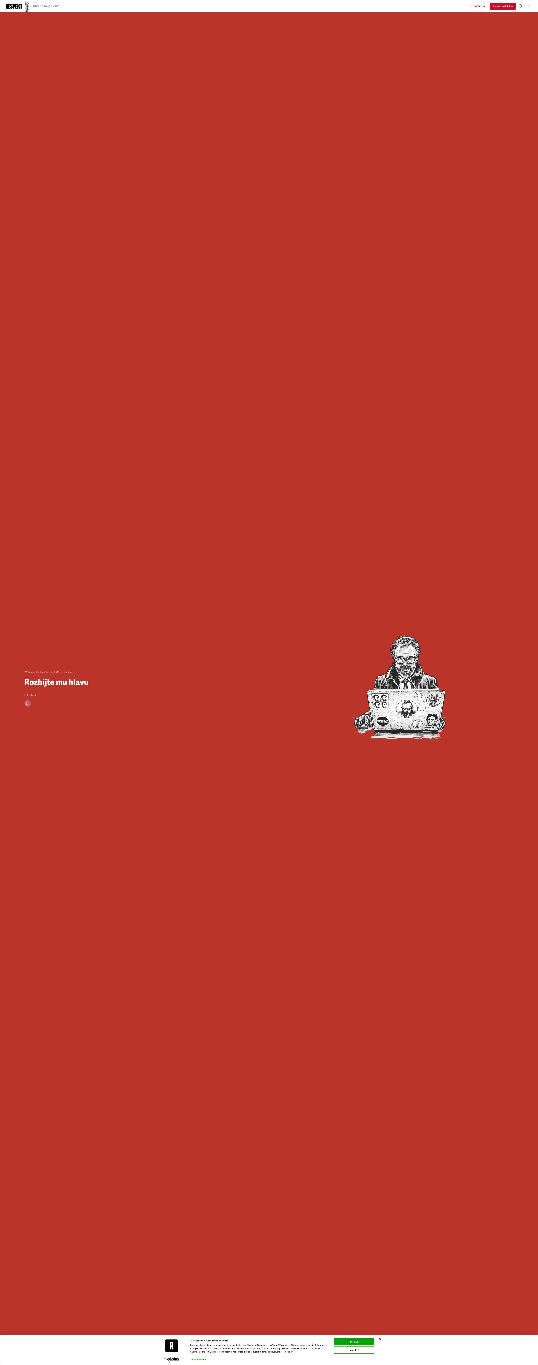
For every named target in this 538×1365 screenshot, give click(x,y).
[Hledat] (520, 6)
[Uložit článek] (27, 703)
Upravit (352, 1350)
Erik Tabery (30, 695)
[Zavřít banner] (380, 1339)
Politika (44, 672)
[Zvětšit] (403, 688)
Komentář (33, 672)
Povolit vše (354, 1342)
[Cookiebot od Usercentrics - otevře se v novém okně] (171, 1359)
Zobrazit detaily (198, 1359)
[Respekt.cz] (14, 6)
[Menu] (529, 6)
